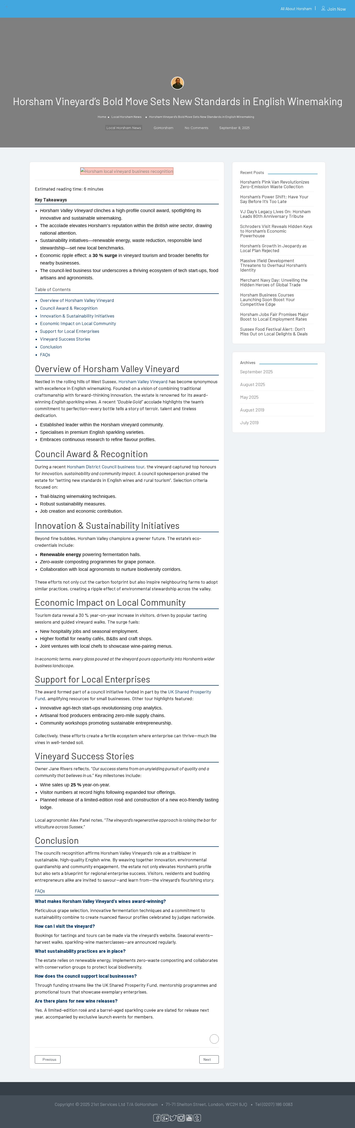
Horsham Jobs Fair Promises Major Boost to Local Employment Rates (274, 316)
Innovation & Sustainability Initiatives (77, 316)
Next (207, 1059)
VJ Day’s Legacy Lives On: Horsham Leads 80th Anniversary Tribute (275, 213)
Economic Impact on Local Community (78, 323)
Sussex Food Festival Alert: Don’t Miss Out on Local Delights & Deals (274, 331)
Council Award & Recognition (68, 308)
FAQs (45, 354)
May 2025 (249, 397)
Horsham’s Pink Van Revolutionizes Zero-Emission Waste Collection (274, 184)
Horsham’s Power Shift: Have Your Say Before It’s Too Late (274, 199)
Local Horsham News (126, 116)
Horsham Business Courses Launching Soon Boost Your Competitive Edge (267, 299)
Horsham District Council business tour (105, 466)
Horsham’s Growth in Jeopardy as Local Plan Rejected (273, 248)
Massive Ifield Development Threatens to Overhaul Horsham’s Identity (273, 265)
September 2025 (256, 371)
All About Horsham (296, 8)
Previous (49, 1059)
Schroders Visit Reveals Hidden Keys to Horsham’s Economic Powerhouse (276, 230)
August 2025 (252, 384)
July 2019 (249, 422)
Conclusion (51, 346)
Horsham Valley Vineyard (143, 381)
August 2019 (252, 410)
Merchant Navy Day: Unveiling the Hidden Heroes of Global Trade (273, 282)
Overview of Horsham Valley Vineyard (77, 300)
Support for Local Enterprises (69, 331)
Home (102, 116)
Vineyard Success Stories (65, 339)
